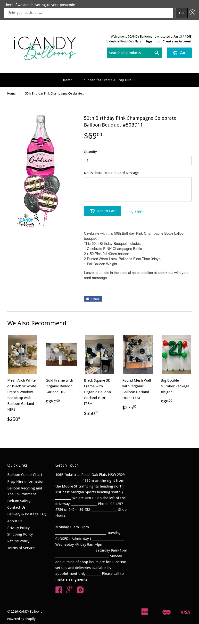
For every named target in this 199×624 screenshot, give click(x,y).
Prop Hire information (25, 481)
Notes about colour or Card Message (111, 173)
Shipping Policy (20, 534)
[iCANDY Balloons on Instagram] (80, 591)
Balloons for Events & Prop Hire (109, 80)
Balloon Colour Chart (24, 474)
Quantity (90, 152)
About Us (14, 521)
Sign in (150, 41)
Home (67, 80)
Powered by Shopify (21, 619)
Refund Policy (18, 541)
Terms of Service (21, 548)
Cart (183, 52)
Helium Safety (18, 501)
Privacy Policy (18, 528)
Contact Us (16, 507)
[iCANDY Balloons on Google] (69, 591)
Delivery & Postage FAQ (26, 514)
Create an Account (177, 41)
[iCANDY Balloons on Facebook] (59, 591)
